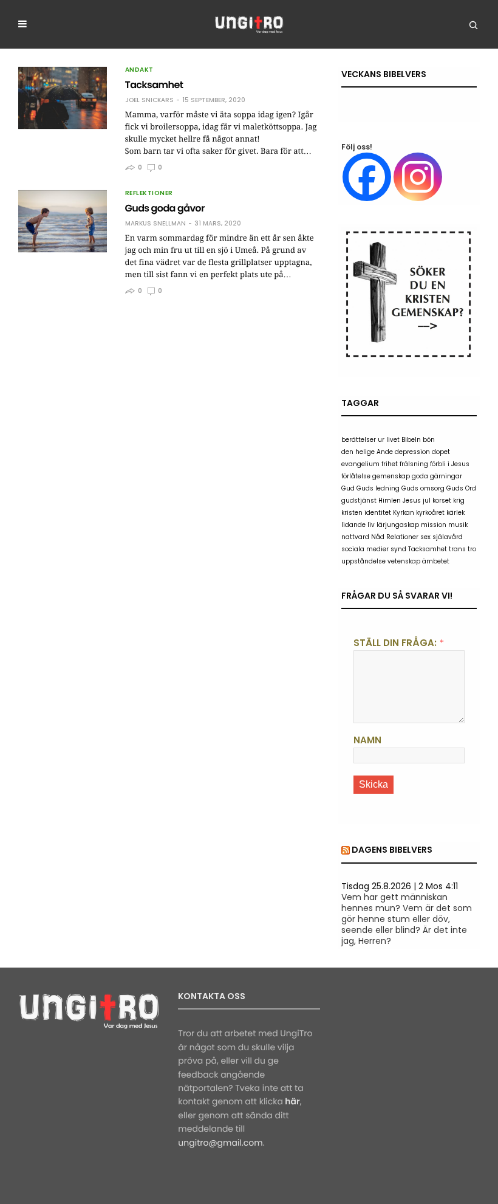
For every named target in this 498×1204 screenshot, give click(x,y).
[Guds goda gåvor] (62, 221)
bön (429, 439)
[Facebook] (367, 177)
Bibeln (411, 439)
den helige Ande (367, 451)
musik (458, 524)
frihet (389, 464)
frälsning (414, 464)
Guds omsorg (423, 488)
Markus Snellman (155, 224)
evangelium (360, 464)
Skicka (373, 784)
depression (412, 451)
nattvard (355, 537)
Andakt (139, 70)
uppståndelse (363, 561)
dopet (441, 451)
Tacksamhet (154, 85)
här (292, 1101)
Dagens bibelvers (392, 850)
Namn (367, 740)
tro (472, 549)
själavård (447, 537)
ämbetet (435, 561)
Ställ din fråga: (395, 642)
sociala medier (365, 549)
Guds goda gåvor (165, 208)
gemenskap (391, 476)
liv (371, 524)
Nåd (377, 537)
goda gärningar (437, 476)
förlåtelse (355, 476)
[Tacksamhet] (62, 98)
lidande (353, 524)
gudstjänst (359, 500)
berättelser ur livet (370, 439)
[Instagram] (418, 177)
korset (441, 500)
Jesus (412, 500)
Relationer (402, 537)
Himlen (389, 500)
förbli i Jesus (449, 464)
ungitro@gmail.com (220, 1143)
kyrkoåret (430, 512)
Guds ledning (378, 488)
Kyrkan (403, 512)
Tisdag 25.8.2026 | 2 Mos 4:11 (399, 886)
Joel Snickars (149, 100)
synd (398, 549)
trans (457, 549)
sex (425, 537)
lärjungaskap (398, 524)
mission (433, 524)
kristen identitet (366, 512)
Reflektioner (149, 193)
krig (459, 500)
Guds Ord (461, 488)
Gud (348, 488)
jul (427, 500)
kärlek (455, 512)
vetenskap (403, 561)
